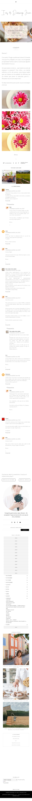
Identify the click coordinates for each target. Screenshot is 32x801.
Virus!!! (7, 612)
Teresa (7, 189)
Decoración (16, 738)
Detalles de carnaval (10, 609)
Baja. (7, 608)
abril (7, 593)
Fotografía (23, 163)
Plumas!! (7, 615)
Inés (10, 207)
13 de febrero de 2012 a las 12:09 (12, 250)
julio (7, 587)
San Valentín (8, 611)
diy (16, 740)
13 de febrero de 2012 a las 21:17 (12, 298)
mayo (7, 591)
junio (7, 589)
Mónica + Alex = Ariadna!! (11, 619)
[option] (16, 32)
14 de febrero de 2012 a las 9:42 (16, 391)
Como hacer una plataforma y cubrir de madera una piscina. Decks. (16, 729)
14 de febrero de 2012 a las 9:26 (12, 375)
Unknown (7, 374)
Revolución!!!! (8, 622)
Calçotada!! (8, 599)
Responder (7, 200)
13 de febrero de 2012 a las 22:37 (16, 332)
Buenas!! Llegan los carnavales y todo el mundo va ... (16, 621)
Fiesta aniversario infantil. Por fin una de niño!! (15, 607)
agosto (8, 584)
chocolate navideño (16, 32)
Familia (26, 162)
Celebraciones (16, 736)
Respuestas (10, 204)
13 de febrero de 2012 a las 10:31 (12, 232)
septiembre (9, 582)
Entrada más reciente (9, 479)
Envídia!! (7, 614)
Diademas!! (8, 618)
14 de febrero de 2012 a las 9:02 (12, 356)
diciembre (9, 575)
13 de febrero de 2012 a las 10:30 (12, 191)
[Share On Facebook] (13, 163)
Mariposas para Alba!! (10, 602)
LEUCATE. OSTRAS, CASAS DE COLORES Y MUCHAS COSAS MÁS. (16, 667)
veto (6, 231)
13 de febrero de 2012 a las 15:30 (12, 270)
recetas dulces (16, 742)
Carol (6, 418)
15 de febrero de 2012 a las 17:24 (12, 420)
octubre (8, 580)
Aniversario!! (8, 604)
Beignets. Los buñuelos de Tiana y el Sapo (16, 700)
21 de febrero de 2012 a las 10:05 (12, 439)
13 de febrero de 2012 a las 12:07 (16, 208)
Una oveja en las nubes (10, 269)
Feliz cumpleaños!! (9, 601)
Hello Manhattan (21, 792)
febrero (8, 598)
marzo (8, 596)
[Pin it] (18, 163)
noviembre (9, 577)
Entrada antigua (24, 479)
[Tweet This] (16, 163)
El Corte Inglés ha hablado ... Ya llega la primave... (15, 605)
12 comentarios (8, 163)
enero (8, 624)
